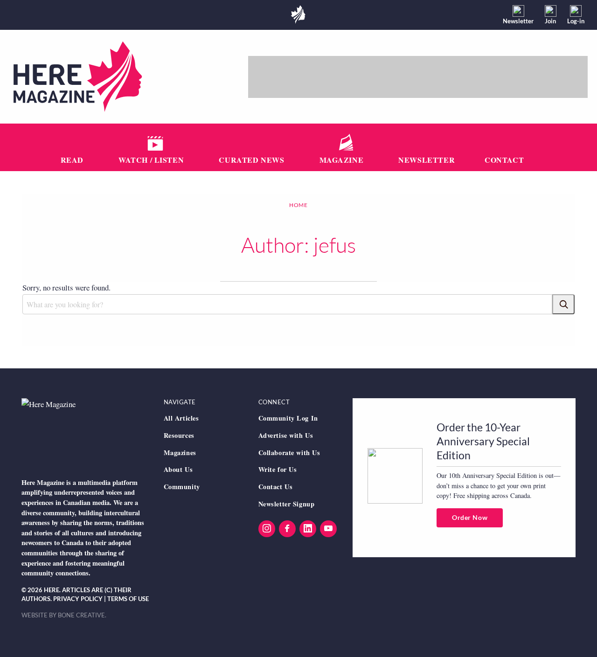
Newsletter (426, 159)
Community (182, 486)
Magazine (341, 159)
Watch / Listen (151, 159)
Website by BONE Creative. (63, 615)
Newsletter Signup (286, 504)
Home (298, 204)
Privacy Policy (78, 598)
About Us (178, 469)
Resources (179, 435)
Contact (504, 159)
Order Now (469, 517)
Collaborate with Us (289, 452)
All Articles (181, 418)
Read (72, 159)
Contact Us (275, 486)
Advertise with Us (285, 435)
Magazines (180, 452)
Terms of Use (128, 598)
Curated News (251, 159)
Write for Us (277, 469)
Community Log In (288, 418)
